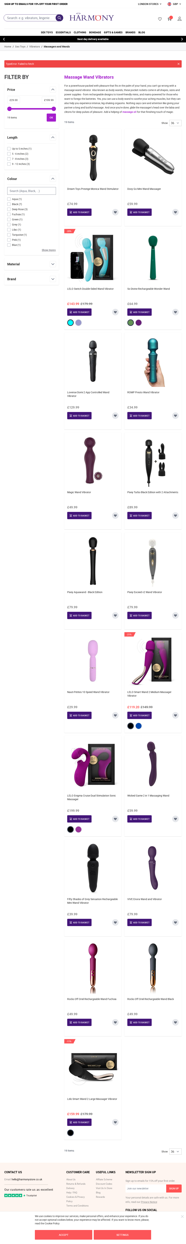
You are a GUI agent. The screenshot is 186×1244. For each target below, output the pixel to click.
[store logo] (91, 16)
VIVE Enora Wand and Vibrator (144, 899)
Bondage (95, 32)
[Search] (59, 18)
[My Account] (179, 18)
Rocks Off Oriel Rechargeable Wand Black (150, 999)
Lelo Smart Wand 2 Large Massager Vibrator (92, 1099)
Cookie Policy (52, 1223)
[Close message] (178, 64)
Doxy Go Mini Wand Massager (144, 189)
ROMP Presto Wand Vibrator (143, 392)
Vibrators (34, 46)
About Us (71, 1179)
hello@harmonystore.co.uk (27, 1179)
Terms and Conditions (77, 1205)
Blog (141, 32)
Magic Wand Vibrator (79, 492)
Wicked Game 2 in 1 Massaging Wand (148, 795)
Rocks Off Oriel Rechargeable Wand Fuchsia (91, 999)
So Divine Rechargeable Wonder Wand (148, 288)
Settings (122, 1235)
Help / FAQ (71, 1192)
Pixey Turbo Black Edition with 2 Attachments (152, 492)
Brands (131, 32)
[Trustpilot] (13, 1196)
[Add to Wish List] (115, 212)
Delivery (70, 1188)
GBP (175, 4)
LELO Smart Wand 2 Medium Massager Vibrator (149, 693)
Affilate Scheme (104, 1179)
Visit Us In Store (104, 1188)
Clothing (80, 32)
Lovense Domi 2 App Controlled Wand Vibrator (88, 394)
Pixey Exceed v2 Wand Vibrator (144, 592)
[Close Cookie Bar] (182, 1216)
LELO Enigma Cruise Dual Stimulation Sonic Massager (91, 797)
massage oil (129, 112)
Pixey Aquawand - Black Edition (84, 592)
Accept (63, 1235)
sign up (174, 1188)
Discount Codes (104, 1183)
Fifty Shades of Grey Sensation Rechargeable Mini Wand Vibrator (92, 900)
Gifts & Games (113, 32)
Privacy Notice (149, 1202)
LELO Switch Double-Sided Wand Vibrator (90, 288)
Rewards (100, 1197)
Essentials (63, 32)
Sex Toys (47, 32)
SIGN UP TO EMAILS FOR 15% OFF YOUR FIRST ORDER (36, 4)
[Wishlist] (159, 19)
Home (7, 46)
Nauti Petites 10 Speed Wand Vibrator (88, 692)
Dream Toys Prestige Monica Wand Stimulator (93, 189)
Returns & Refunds (76, 1183)
